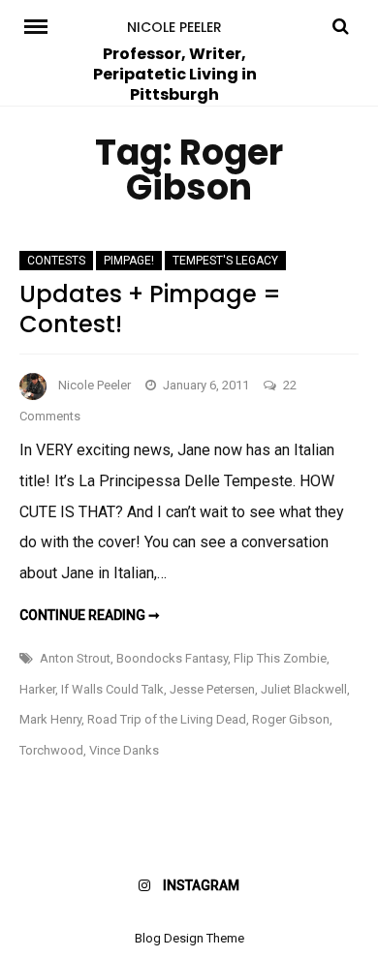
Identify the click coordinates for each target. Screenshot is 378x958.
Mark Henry (50, 719)
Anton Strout (75, 658)
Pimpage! (129, 260)
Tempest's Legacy (225, 260)
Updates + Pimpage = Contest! (150, 309)
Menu (39, 25)
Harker (37, 689)
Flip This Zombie (280, 658)
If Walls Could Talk (112, 689)
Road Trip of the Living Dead (166, 719)
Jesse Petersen (212, 689)
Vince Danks (124, 750)
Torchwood (51, 750)
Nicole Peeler (174, 27)
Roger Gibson (291, 719)
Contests (56, 260)
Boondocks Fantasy (172, 658)
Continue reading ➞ (89, 615)
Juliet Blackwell (304, 689)
